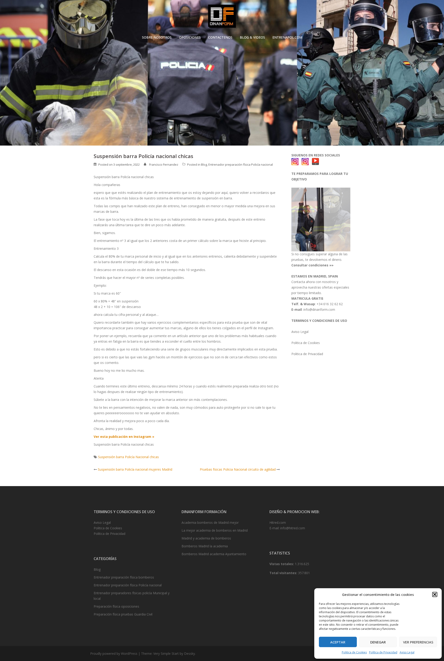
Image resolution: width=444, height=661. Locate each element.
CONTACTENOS (220, 37)
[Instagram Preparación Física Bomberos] (305, 161)
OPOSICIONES (190, 37)
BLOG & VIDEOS (252, 37)
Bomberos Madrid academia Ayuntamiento (214, 554)
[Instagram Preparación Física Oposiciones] (295, 161)
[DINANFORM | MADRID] (222, 17)
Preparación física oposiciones (116, 606)
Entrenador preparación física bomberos (124, 577)
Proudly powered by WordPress (113, 653)
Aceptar (337, 642)
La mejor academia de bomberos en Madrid (215, 530)
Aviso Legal (407, 652)
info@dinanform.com (319, 309)
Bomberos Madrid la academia (205, 546)
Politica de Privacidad (307, 354)
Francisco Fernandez (163, 164)
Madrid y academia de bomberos (206, 538)
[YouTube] (315, 161)
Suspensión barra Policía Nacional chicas (128, 457)
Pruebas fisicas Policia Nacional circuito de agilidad (238, 469)
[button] (434, 594)
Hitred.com (277, 522)
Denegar (378, 642)
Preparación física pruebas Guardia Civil (123, 614)
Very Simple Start (166, 653)
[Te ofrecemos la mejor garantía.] (320, 219)
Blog (204, 164)
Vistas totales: (282, 564)
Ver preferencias (418, 642)
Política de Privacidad (383, 652)
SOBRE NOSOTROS (157, 37)
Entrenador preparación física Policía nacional (240, 164)
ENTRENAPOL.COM (287, 37)
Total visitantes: (283, 573)
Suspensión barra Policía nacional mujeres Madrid (135, 469)
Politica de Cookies (354, 652)
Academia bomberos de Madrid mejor (210, 522)
